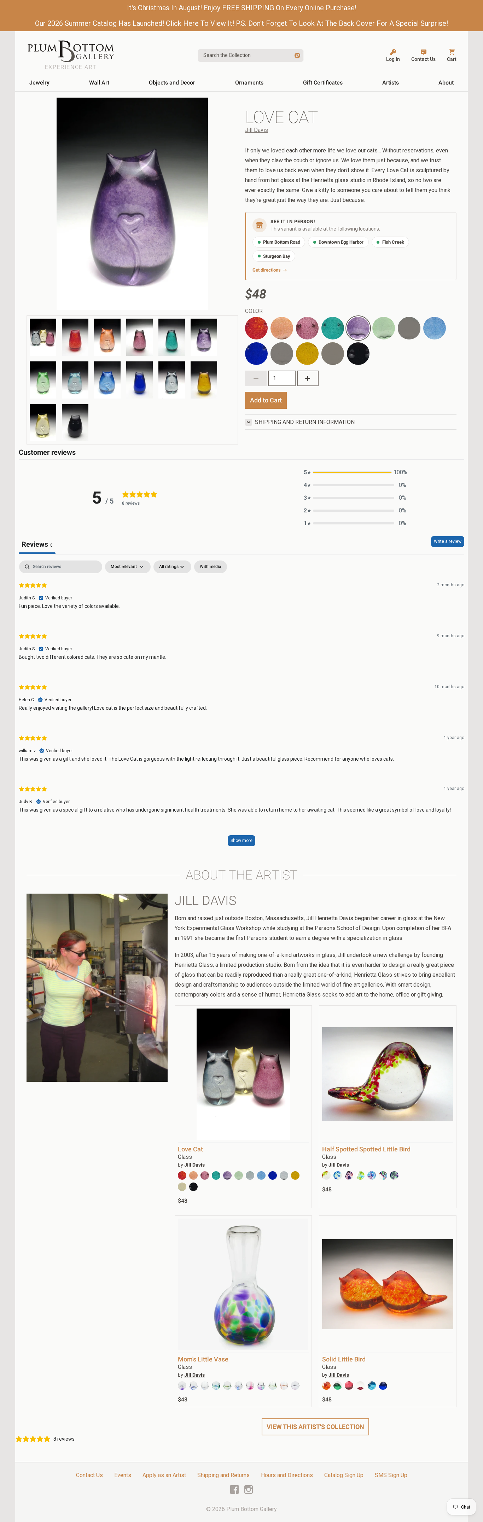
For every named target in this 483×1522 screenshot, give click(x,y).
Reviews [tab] (37, 544)
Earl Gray (281, 353)
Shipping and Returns (223, 1475)
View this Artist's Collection (315, 1426)
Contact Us (89, 1475)
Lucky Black (354, 350)
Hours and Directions (287, 1475)
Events (122, 1475)
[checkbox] (210, 566)
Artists (390, 82)
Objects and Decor (172, 82)
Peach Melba (278, 325)
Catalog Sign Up (343, 1475)
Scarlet (253, 321)
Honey (304, 346)
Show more (241, 840)
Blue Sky (434, 321)
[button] (355, 472)
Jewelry (39, 82)
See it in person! (292, 221)
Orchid (304, 321)
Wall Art (99, 82)
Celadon (382, 321)
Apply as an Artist (164, 1475)
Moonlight (409, 328)
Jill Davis (256, 130)
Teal (326, 321)
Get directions (266, 270)
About (446, 82)
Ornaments (249, 82)
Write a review (447, 541)
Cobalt (253, 346)
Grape (354, 321)
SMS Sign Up (391, 1475)
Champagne (332, 353)
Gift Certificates (323, 82)
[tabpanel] (241, 706)
